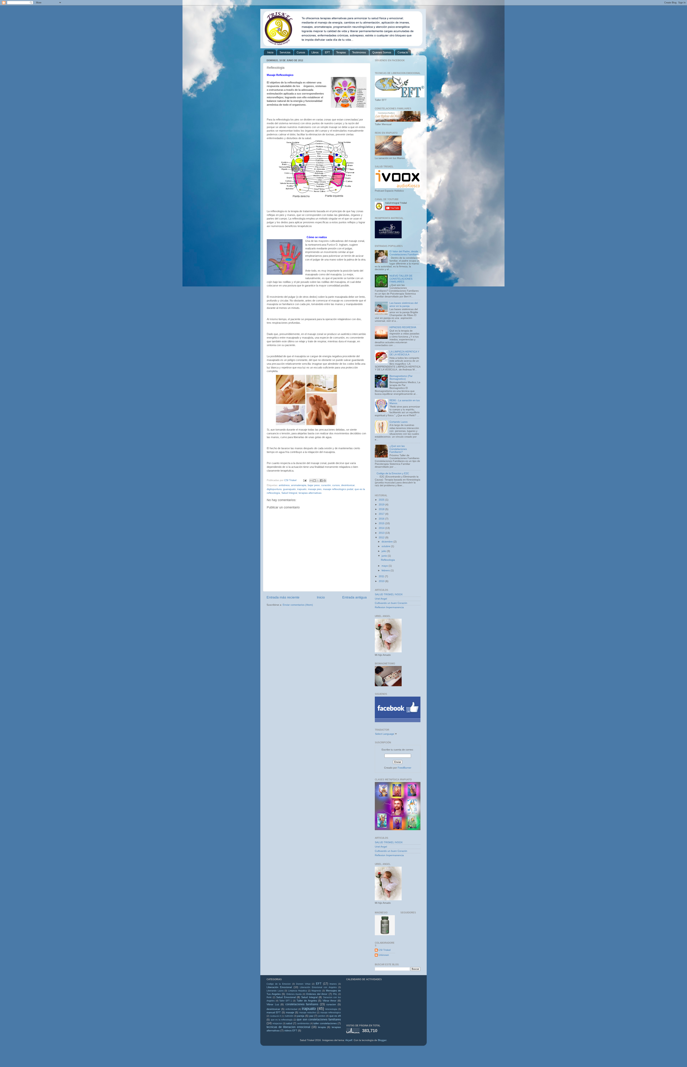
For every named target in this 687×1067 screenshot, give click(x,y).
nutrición (289, 1016)
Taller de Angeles (307, 1000)
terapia (322, 1027)
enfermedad (291, 1009)
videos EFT (290, 1030)
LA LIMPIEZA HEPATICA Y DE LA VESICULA (404, 353)
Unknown (383, 955)
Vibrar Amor (330, 1000)
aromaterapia (298, 485)
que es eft (335, 1016)
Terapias (341, 52)
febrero (386, 570)
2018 (382, 509)
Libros (315, 52)
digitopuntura (274, 489)
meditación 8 (275, 1016)
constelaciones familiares (301, 1004)
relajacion (277, 1023)
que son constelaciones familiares (319, 1019)
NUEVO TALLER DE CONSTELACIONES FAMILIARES (400, 278)
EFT (327, 52)
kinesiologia (331, 1009)
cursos (336, 485)
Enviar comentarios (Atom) (298, 604)
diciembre (387, 541)
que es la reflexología (282, 1019)
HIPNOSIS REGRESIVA (402, 327)
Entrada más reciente (283, 597)
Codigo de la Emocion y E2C (393, 473)
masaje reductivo (307, 1012)
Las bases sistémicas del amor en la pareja (403, 304)
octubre (386, 546)
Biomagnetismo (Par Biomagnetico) (401, 377)
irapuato (301, 489)
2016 (382, 518)
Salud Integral (289, 493)
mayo (385, 565)
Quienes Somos (381, 52)
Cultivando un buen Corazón (391, 603)
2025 (382, 499)
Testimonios (359, 52)
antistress (284, 485)
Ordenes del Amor (316, 994)
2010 (382, 581)
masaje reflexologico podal (338, 489)
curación (326, 485)
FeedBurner (404, 767)
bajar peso (314, 485)
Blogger (382, 1040)
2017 (382, 514)
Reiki (269, 997)
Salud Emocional (286, 997)
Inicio (270, 52)
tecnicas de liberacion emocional (288, 1027)
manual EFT (274, 1012)
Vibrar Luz (273, 1004)
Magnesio (316, 990)
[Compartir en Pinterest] (325, 480)
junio (385, 555)
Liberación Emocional (279, 987)
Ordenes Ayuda (294, 994)
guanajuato (289, 489)
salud (289, 1023)
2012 (382, 537)
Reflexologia (388, 560)
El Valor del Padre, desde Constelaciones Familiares (404, 253)
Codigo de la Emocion (279, 984)
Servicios (285, 52)
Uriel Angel (381, 598)
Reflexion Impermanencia (389, 607)
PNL (335, 994)
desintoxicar (348, 485)
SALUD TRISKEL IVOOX (389, 594)
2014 (382, 528)
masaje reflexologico (330, 1012)
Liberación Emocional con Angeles (318, 987)
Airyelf (348, 1040)
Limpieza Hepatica (297, 990)
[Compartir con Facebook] (321, 480)
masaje (290, 1012)
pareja (300, 1016)
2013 (382, 533)
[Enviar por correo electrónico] (311, 480)
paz (311, 1016)
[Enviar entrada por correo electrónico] (304, 480)
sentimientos (303, 1023)
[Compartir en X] (318, 480)
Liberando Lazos (275, 990)
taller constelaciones (325, 1023)
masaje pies (314, 489)
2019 (382, 504)
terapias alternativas (310, 493)
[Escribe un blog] (314, 480)
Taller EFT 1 (285, 1001)
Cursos (301, 52)
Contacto (403, 52)
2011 (382, 576)
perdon (321, 1016)
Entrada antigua (354, 597)
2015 (382, 523)
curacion (331, 1004)
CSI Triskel (384, 950)
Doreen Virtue (303, 984)
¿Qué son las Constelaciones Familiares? (398, 449)
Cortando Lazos (398, 422)
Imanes (333, 984)
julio (384, 551)
